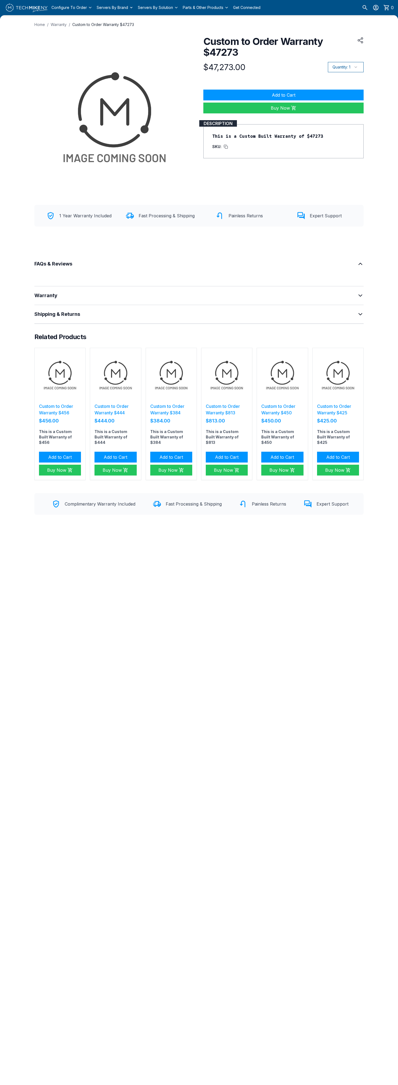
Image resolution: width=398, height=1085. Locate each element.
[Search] (365, 7)
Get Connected (246, 7)
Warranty (59, 24)
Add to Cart (283, 95)
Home (39, 24)
